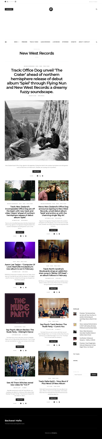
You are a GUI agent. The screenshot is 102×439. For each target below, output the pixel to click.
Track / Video (34, 42)
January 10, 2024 (32, 95)
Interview (65, 42)
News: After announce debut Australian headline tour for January (69, 62)
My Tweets (76, 354)
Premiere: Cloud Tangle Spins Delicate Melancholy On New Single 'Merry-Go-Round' (88, 345)
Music (20, 203)
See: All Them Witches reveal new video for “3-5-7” (20, 383)
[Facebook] (5, 1)
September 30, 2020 (16, 334)
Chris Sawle (25, 271)
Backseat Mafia (13, 420)
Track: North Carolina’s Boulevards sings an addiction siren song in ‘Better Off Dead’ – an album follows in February (53, 272)
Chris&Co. (54, 433)
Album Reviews (45, 42)
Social (75, 360)
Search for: (76, 371)
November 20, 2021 (49, 278)
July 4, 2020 (49, 386)
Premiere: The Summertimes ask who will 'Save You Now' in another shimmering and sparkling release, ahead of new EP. (88, 316)
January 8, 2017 (17, 387)
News (16, 42)
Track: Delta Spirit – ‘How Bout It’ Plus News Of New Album (53, 382)
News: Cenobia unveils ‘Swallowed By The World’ (51, 61)
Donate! (73, 42)
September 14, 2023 (49, 218)
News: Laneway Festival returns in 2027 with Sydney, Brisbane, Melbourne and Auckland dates (87, 63)
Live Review (56, 42)
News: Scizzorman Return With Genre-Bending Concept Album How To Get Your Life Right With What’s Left (33, 63)
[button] (96, 42)
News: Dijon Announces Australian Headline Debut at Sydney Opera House (88, 333)
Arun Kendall (41, 95)
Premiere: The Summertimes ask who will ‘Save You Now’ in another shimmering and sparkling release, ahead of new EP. (15, 64)
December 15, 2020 (16, 271)
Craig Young (57, 386)
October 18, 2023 (16, 220)
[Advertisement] (51, 27)
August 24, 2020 (49, 329)
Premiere (24, 42)
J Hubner (24, 387)
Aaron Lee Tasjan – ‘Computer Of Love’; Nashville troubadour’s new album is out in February (20, 266)
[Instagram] (15, 1)
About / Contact (93, 1)
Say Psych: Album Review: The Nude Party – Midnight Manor (20, 331)
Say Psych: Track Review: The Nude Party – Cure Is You (53, 325)
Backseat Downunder (12, 203)
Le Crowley (25, 334)
